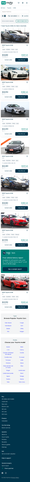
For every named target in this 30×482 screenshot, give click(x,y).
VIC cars (4, 411)
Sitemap (4, 447)
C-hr (8, 350)
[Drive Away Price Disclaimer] (7, 56)
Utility (22, 328)
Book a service (6, 427)
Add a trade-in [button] (21, 21)
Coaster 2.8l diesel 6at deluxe (8, 353)
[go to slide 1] (12, 79)
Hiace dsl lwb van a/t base (8, 366)
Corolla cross (8, 357)
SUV (22, 325)
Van (8, 331)
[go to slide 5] (17, 79)
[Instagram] (6, 473)
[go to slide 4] (16, 79)
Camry (22, 350)
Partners (4, 439)
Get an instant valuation (8, 454)
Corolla (22, 352)
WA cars (4, 409)
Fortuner (8, 360)
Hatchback (8, 325)
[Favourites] (19, 3)
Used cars (5, 401)
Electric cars (5, 406)
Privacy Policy (15, 477)
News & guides (6, 444)
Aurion (8, 347)
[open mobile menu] (27, 3)
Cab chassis (8, 322)
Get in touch (5, 465)
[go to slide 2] (13, 79)
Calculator (5, 421)
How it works (5, 437)
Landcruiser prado (8, 373)
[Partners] (23, 3)
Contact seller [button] (8, 60)
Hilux (21, 366)
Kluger (8, 370)
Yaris (8, 382)
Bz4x (21, 347)
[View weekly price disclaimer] (27, 56)
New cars (4, 404)
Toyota (9, 8)
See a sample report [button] (15, 269)
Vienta (22, 379)
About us (4, 434)
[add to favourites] (27, 45)
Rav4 (21, 373)
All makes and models (8, 399)
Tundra (8, 379)
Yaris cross (22, 382)
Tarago (22, 376)
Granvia (8, 363)
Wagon (22, 331)
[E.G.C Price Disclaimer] (4, 93)
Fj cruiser (21, 357)
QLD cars (4, 414)
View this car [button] (21, 60)
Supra (8, 376)
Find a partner (9, 468)
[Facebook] (2, 473)
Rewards (4, 442)
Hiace (22, 363)
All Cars (3, 8)
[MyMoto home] (7, 3)
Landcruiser (21, 370)
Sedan (8, 328)
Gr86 (21, 360)
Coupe (22, 322)
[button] (4, 16)
